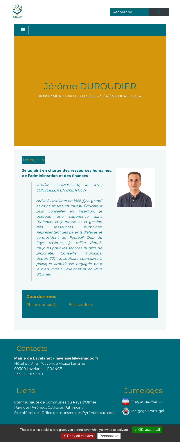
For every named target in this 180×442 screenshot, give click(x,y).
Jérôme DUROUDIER (121, 96)
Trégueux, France (147, 402)
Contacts (31, 348)
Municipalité (66, 96)
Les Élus (90, 96)
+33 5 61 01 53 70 (28, 374)
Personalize (109, 436)
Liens (25, 390)
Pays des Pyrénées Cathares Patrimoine (49, 407)
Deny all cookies (79, 436)
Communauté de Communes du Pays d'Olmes (55, 402)
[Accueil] (17, 12)
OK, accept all (148, 429)
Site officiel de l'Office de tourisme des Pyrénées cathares (64, 413)
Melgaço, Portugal (147, 411)
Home (44, 96)
